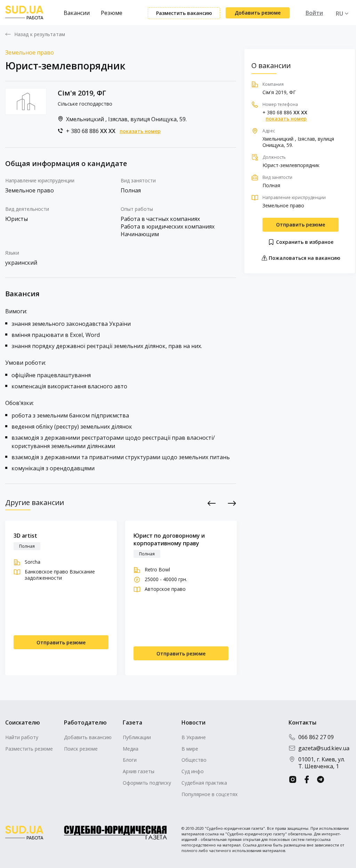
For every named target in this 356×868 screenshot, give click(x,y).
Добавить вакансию (88, 737)
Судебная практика (204, 782)
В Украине (193, 737)
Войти (314, 13)
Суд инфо (192, 771)
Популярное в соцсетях (209, 794)
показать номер (140, 131)
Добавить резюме (258, 12)
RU (339, 13)
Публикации (137, 737)
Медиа (130, 748)
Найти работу (21, 737)
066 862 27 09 (316, 737)
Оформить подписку (147, 782)
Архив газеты (138, 771)
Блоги (130, 760)
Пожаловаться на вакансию (303, 258)
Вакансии (77, 13)
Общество (194, 760)
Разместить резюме (29, 748)
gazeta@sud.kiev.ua (323, 748)
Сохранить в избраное (304, 242)
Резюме (111, 13)
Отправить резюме (300, 224)
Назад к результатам (39, 34)
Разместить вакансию (184, 13)
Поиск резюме (81, 748)
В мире (189, 748)
